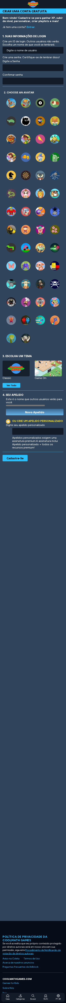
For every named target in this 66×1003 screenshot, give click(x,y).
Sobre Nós (8, 988)
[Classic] (16, 368)
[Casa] (33, 4)
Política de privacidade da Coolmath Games (25, 938)
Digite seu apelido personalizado (25, 425)
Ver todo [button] (11, 385)
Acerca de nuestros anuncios (18, 962)
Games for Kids (11, 983)
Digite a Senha (11, 61)
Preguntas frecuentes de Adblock (20, 966)
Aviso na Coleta (11, 958)
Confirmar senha (13, 74)
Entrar (31, 27)
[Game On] (48, 368)
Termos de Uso (32, 958)
